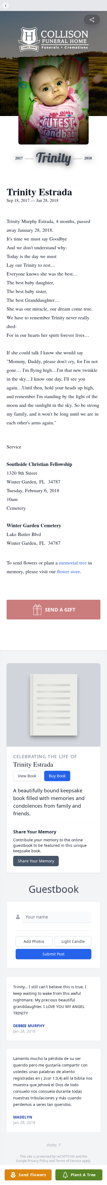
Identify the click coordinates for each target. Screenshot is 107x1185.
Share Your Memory (36, 861)
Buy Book (57, 775)
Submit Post (53, 954)
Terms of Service (68, 1160)
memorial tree (73, 562)
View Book (27, 775)
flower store (68, 571)
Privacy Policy (38, 1160)
